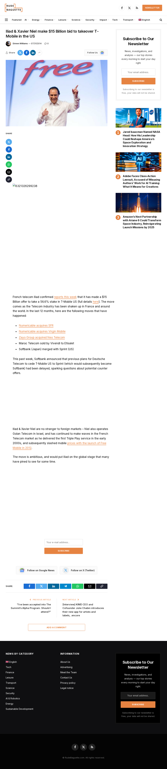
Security (89, 19)
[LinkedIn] (9, 157)
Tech (115, 19)
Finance (49, 19)
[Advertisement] (63, 156)
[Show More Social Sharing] (39, 52)
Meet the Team (68, 672)
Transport (128, 19)
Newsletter (152, 8)
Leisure (62, 19)
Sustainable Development (19, 708)
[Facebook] (9, 149)
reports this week (65, 297)
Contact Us (66, 677)
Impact (103, 19)
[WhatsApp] (9, 164)
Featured (17, 19)
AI (26, 19)
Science (76, 19)
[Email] (9, 172)
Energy (35, 19)
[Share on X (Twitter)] (20, 52)
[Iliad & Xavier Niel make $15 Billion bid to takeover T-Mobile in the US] (56, 93)
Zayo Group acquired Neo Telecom (42, 337)
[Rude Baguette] (13, 8)
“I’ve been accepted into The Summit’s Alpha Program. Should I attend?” (31, 608)
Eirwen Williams (20, 43)
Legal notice (67, 688)
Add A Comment (57, 627)
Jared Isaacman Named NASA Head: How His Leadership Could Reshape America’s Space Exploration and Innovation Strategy (141, 139)
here (96, 301)
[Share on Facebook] (26, 52)
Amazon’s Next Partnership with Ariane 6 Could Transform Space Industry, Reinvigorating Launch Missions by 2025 (142, 222)
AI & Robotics (13, 698)
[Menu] (6, 19)
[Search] (160, 19)
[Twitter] (9, 142)
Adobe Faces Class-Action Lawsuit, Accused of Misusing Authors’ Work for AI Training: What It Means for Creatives (141, 181)
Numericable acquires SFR (36, 325)
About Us (65, 661)
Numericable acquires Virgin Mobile (42, 331)
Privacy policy (68, 682)
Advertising (66, 667)
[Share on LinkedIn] (33, 52)
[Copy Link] (9, 179)
